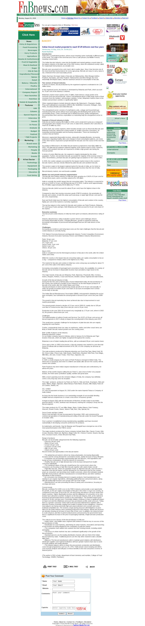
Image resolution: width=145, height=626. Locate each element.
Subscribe (109, 18)
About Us (77, 18)
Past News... (123, 143)
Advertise (117, 18)
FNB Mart (70, 18)
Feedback (94, 18)
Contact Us (85, 18)
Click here (74, 25)
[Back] (91, 569)
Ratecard (125, 18)
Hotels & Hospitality (113, 121)
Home (63, 18)
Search (101, 18)
